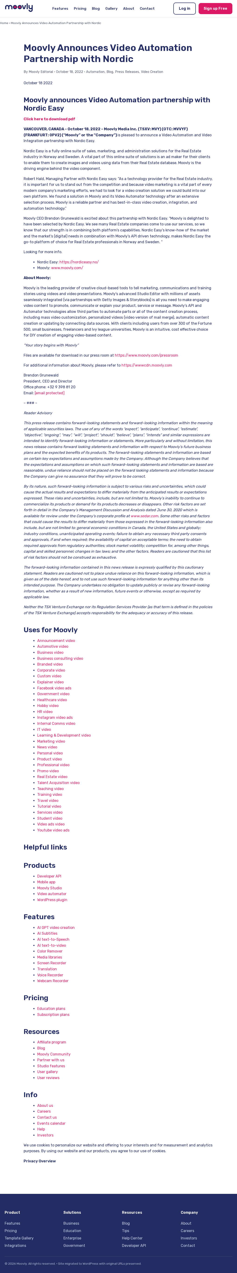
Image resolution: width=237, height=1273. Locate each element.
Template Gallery (19, 1238)
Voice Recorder (50, 975)
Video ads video (51, 824)
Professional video (53, 765)
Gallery (111, 8)
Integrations (15, 1245)
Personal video (50, 753)
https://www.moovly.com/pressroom (146, 355)
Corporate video (51, 670)
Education (72, 1231)
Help (41, 1129)
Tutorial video (49, 806)
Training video (49, 794)
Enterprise (72, 1238)
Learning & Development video (64, 735)
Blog (96, 8)
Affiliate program (51, 1042)
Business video (50, 652)
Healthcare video (52, 700)
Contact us (47, 1117)
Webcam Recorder (53, 981)
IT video (44, 729)
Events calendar (51, 1123)
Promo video (48, 771)
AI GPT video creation (56, 927)
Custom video (49, 676)
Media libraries (49, 957)
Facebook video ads (54, 688)
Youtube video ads (53, 830)
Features (60, 8)
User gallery (47, 1072)
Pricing (80, 8)
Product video (49, 759)
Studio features (51, 1066)
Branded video (50, 664)
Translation (47, 969)
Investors (45, 1135)
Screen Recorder (51, 963)
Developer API (49, 876)
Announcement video (56, 640)
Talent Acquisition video (58, 783)
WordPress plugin (52, 900)
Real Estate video (52, 777)
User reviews (48, 1078)
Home (4, 23)
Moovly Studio (49, 888)
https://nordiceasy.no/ (79, 262)
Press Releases (127, 72)
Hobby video (48, 705)
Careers (44, 1111)
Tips (125, 1231)
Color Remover (49, 951)
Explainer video (50, 682)
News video (47, 747)
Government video (53, 694)
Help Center (132, 1238)
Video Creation (152, 72)
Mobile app (46, 882)
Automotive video (52, 646)
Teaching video (50, 789)
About (128, 8)
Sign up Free (215, 8)
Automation (95, 72)
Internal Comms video (56, 723)
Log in (184, 8)
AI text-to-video (51, 945)
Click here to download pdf (49, 119)
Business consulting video (60, 658)
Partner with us (50, 1060)
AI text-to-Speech (53, 939)
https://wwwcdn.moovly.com (147, 365)
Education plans (51, 1008)
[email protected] (50, 393)
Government (74, 1245)
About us (45, 1105)
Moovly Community (54, 1054)
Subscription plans (53, 1014)
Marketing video (51, 741)
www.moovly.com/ (67, 268)
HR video (45, 712)
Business (71, 1223)
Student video (49, 818)
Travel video (47, 800)
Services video (49, 812)
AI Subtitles (47, 933)
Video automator (51, 894)
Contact (147, 8)
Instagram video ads (55, 717)
